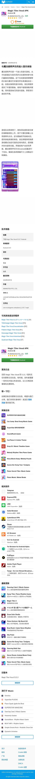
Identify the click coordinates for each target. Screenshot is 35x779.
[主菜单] (33, 2)
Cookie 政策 (22, 752)
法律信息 (21, 760)
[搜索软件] (29, 2)
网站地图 (5, 760)
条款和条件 (22, 748)
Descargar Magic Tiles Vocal (11, 333)
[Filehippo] (7, 2)
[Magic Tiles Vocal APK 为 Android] (4, 14)
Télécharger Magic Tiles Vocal (12, 323)
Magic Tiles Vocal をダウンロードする (15, 320)
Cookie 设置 (22, 767)
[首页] (2, 7)
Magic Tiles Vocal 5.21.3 (10, 677)
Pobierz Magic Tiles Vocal (10, 330)
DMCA (20, 763)
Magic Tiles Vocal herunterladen (13, 326)
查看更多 (17, 683)
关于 (3, 748)
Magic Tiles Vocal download (11, 336)
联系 (3, 752)
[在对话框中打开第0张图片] (10, 176)
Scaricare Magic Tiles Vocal (11, 340)
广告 (3, 756)
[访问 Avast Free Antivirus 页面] (17, 22)
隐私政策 (21, 756)
